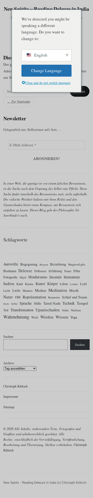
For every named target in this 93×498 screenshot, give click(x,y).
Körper (52, 283)
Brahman (9, 271)
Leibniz (74, 284)
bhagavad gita (76, 264)
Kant (19, 284)
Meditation (57, 290)
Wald (34, 317)
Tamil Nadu (51, 303)
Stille (37, 303)
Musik (74, 290)
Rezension (54, 297)
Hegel (23, 277)
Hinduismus (37, 277)
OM (18, 297)
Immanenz (72, 277)
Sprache (26, 303)
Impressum (10, 396)
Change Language (46, 70)
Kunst (40, 283)
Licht (6, 290)
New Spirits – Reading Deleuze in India (46, 8)
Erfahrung (55, 271)
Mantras (28, 290)
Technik (68, 303)
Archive (8, 363)
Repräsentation (34, 297)
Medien (40, 290)
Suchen (8, 336)
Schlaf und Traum (74, 297)
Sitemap (8, 407)
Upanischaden (48, 310)
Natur (8, 297)
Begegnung (28, 264)
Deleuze (25, 270)
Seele (6, 304)
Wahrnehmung (16, 317)
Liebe (16, 290)
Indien (8, 283)
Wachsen (76, 310)
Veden (65, 310)
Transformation (21, 310)
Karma (29, 284)
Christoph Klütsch (15, 386)
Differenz (40, 271)
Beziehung (58, 264)
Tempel (82, 303)
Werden (46, 317)
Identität (55, 276)
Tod (5, 310)
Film (76, 271)
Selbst (14, 304)
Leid (83, 283)
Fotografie (10, 277)
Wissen (62, 317)
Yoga (73, 317)
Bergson (44, 264)
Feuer (67, 271)
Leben (64, 284)
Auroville (10, 264)
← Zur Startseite (18, 102)
